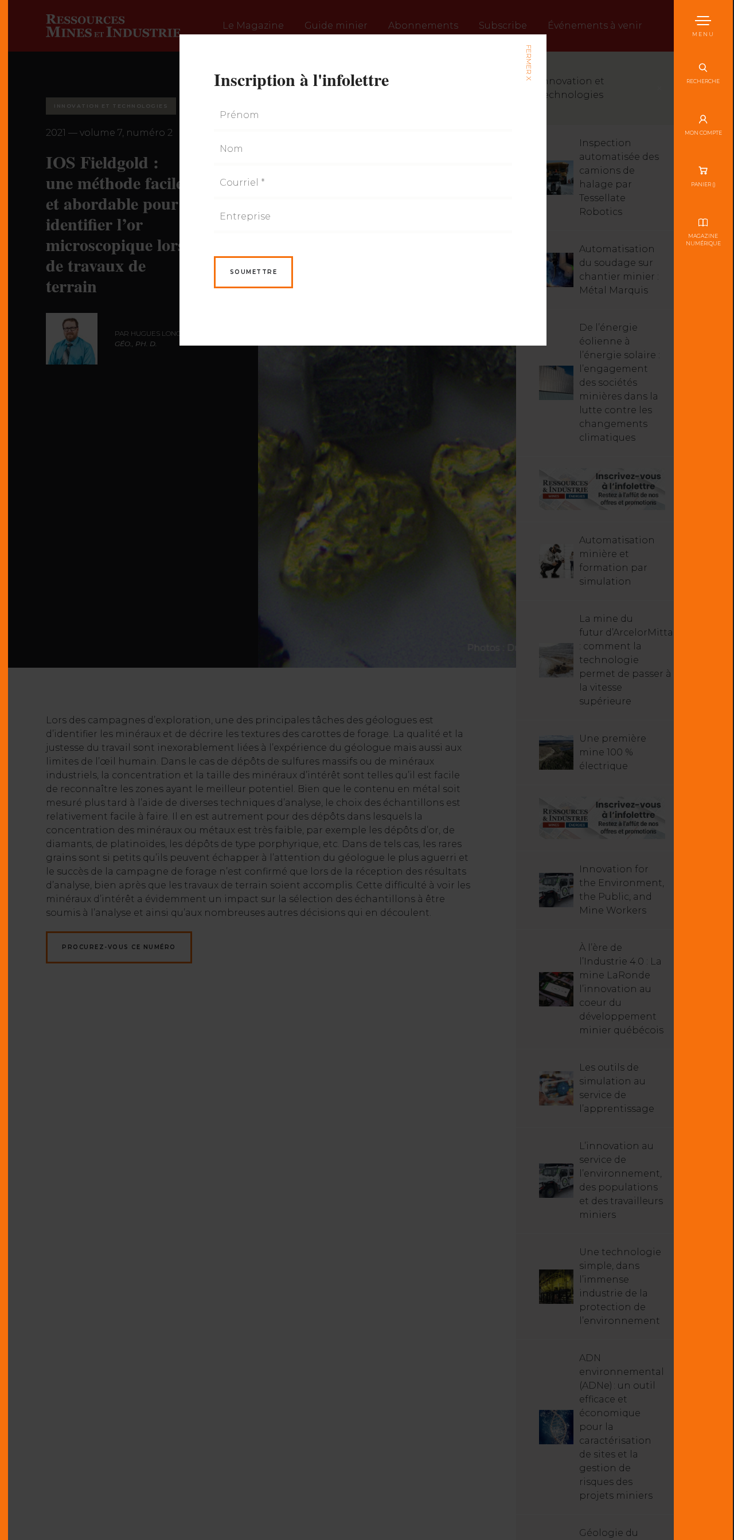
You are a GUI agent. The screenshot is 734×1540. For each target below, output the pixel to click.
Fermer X (528, 63)
